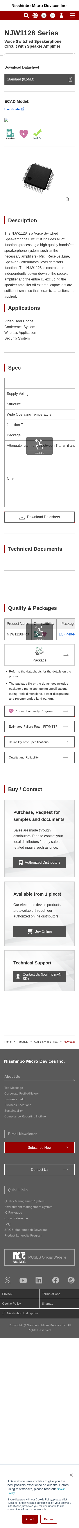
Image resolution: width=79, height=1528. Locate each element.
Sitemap (47, 1303)
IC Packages (13, 1212)
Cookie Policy (11, 1303)
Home (8, 1041)
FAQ (7, 1224)
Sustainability (13, 1110)
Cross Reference (16, 1218)
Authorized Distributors (42, 862)
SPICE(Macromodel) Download (26, 1229)
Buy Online (43, 931)
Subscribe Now (40, 1147)
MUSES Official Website (47, 1257)
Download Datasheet (43, 517)
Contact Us (39, 1169)
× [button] (70, 1473)
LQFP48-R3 (68, 634)
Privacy (7, 1294)
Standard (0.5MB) (20, 79)
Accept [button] (30, 1519)
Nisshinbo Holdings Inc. (23, 1313)
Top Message (13, 1087)
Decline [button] (48, 1519)
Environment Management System (28, 1207)
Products (23, 1041)
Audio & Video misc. (46, 1041)
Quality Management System (24, 1201)
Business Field (14, 1099)
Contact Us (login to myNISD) (42, 977)
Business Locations (17, 1105)
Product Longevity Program (23, 1235)
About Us (12, 1076)
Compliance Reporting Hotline (25, 1116)
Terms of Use (51, 1294)
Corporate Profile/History (21, 1093)
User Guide (12, 109)
